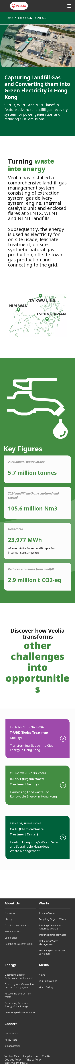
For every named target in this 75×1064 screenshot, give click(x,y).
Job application (13, 1045)
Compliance (11, 937)
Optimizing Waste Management (48, 942)
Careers (11, 1024)
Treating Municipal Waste (52, 934)
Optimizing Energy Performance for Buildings (19, 976)
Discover (37, 738)
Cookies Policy (13, 1059)
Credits (46, 1056)
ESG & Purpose (13, 931)
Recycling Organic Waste (52, 919)
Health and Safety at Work (18, 943)
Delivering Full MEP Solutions (20, 1012)
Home (9, 18)
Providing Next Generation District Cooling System (19, 985)
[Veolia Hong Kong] (19, 6)
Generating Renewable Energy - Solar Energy (17, 1004)
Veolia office (12, 1056)
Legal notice (30, 1056)
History (8, 919)
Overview (10, 913)
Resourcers (11, 1039)
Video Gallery (46, 987)
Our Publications (48, 980)
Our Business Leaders (17, 925)
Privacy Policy (34, 1059)
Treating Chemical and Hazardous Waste (51, 927)
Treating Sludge (47, 913)
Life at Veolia (11, 1033)
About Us (12, 903)
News (42, 974)
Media (44, 965)
